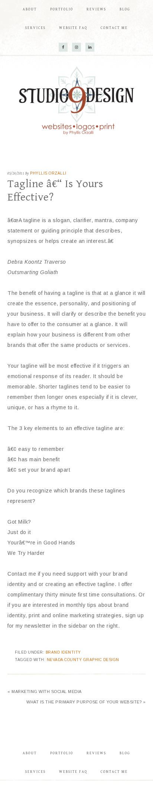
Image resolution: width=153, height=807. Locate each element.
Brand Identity (63, 652)
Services (35, 771)
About (30, 753)
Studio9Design (77, 101)
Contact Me (114, 771)
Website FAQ (73, 771)
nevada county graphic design (83, 660)
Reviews (96, 753)
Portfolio (61, 753)
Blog (125, 753)
